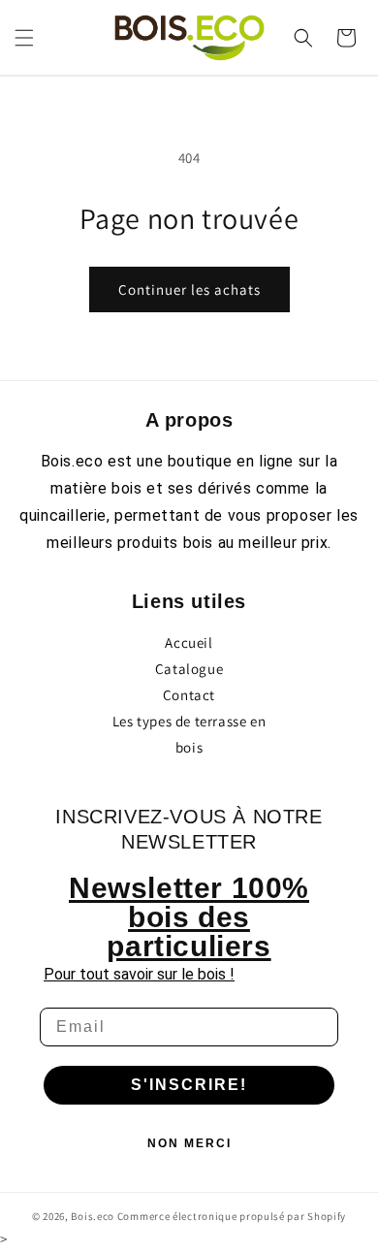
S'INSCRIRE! (189, 1084)
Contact (189, 695)
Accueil (188, 642)
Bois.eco (92, 1216)
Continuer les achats (189, 289)
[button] (24, 37)
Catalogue (189, 668)
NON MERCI (189, 1143)
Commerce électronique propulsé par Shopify (231, 1216)
